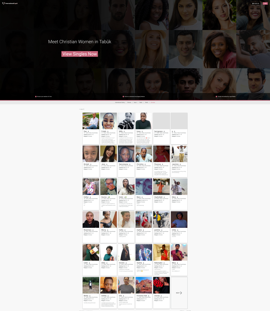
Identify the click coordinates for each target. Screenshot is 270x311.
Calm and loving (140, 205)
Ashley (103, 296)
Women (129, 102)
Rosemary (87, 230)
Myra (138, 197)
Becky (86, 296)
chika (174, 230)
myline (139, 230)
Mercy (103, 230)
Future (173, 269)
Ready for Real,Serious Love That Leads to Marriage (108, 138)
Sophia (139, 263)
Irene (139, 131)
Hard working (157, 269)
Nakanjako (158, 263)
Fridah (103, 131)
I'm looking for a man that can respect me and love (126, 203)
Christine (140, 164)
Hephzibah (158, 197)
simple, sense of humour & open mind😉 (143, 270)
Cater (86, 263)
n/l (84, 205)
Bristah (86, 164)
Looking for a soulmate (124, 269)
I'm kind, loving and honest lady (126, 271)
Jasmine (175, 164)
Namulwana (123, 164)
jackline (157, 230)
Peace (138, 203)
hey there (174, 236)
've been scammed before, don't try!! (108, 206)
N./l (84, 203)
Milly (121, 131)
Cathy (121, 230)
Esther (86, 197)
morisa (157, 296)
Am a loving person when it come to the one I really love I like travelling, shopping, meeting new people (161, 273)
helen (121, 197)
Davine (104, 197)
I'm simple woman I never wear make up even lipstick (126, 206)
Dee (85, 131)
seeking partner (122, 236)
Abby (103, 263)
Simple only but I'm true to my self (125, 304)
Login (265, 3)
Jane (103, 164)
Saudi (135, 102)
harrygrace (158, 131)
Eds (120, 296)
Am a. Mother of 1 (176, 271)
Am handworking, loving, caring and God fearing (179, 172)
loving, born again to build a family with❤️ (108, 203)
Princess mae (142, 296)
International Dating (120, 102)
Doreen (122, 263)
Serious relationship (123, 302)
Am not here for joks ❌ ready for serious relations (144, 138)
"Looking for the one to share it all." (126, 138)
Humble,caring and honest (89, 302)
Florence (157, 164)
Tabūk (140, 102)
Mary (174, 197)
